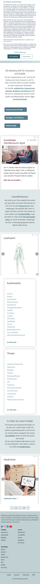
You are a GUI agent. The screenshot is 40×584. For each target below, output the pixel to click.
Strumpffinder (10, 435)
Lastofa (3, 554)
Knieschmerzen (12, 299)
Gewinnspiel (21, 543)
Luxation (10, 316)
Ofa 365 (3, 565)
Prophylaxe (10, 385)
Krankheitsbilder (24, 214)
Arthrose (10, 294)
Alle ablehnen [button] (27, 56)
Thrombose (10, 313)
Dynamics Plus (4, 557)
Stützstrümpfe (11, 125)
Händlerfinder (21, 532)
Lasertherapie (11, 394)
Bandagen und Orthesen (22, 91)
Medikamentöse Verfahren (15, 400)
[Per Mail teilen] (16, 510)
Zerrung (9, 324)
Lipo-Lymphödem (12, 332)
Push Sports (4, 567)
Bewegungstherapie (13, 376)
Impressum (17, 575)
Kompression (4, 532)
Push (2, 562)
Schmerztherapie (12, 391)
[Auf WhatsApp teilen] (20, 510)
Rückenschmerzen (12, 302)
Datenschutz (26, 575)
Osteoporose (11, 327)
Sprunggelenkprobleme (14, 307)
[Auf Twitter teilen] (24, 510)
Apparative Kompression (15, 364)
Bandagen (10, 370)
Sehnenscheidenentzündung (16, 335)
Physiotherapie (12, 379)
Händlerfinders (24, 447)
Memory (3, 549)
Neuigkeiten (21, 540)
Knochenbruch (11, 305)
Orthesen (10, 373)
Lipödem (10, 310)
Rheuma (9, 296)
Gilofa (2, 560)
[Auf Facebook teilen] (12, 510)
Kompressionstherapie (14, 388)
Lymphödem (11, 321)
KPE (8, 382)
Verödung (10, 397)
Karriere (20, 537)
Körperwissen (24, 206)
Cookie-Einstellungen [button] (20, 52)
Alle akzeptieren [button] (13, 56)
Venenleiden (11, 318)
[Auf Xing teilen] (28, 510)
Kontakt (9, 575)
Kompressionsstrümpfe (14, 109)
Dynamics (3, 552)
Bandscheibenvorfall (13, 329)
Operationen (11, 367)
